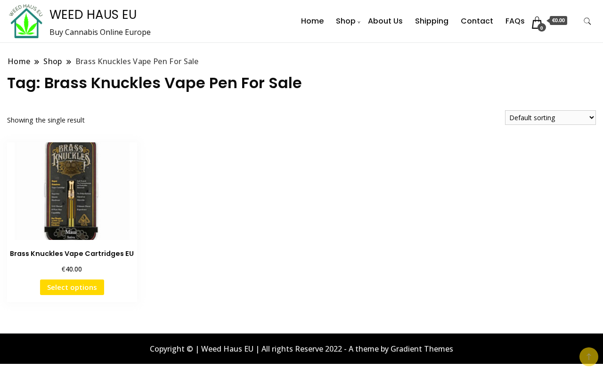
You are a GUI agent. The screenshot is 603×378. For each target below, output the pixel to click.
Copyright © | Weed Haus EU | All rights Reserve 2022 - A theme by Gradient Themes (301, 349)
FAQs (515, 21)
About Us (385, 21)
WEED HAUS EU (93, 14)
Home (312, 21)
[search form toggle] (587, 21)
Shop (346, 21)
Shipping (431, 21)
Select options (72, 287)
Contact (477, 21)
